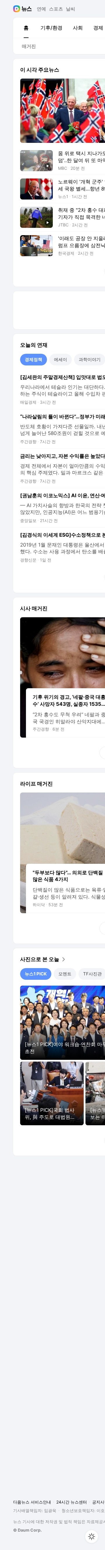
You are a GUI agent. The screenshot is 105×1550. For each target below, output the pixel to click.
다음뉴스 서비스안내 (32, 1501)
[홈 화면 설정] (91, 1536)
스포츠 (56, 9)
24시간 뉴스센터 (71, 1501)
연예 (41, 9)
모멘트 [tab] (64, 974)
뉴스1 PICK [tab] (36, 974)
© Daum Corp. (27, 1530)
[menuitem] (26, 28)
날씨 (70, 9)
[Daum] (17, 9)
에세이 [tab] (60, 359)
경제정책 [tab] (33, 359)
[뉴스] (27, 9)
